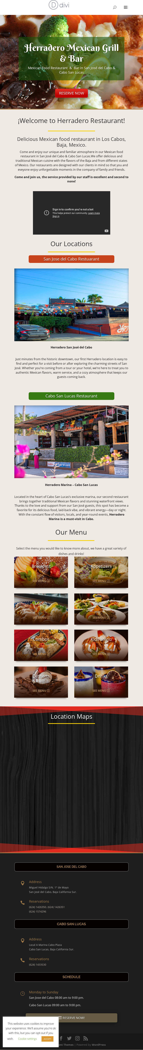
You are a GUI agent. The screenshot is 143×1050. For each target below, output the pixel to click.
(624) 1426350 (37, 907)
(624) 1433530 (37, 964)
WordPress (99, 1044)
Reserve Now (71, 93)
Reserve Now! (74, 1018)
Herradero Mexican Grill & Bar (71, 53)
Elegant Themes (63, 1044)
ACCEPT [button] (47, 1039)
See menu (39, 581)
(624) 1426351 (56, 907)
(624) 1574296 (37, 911)
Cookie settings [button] (27, 1038)
